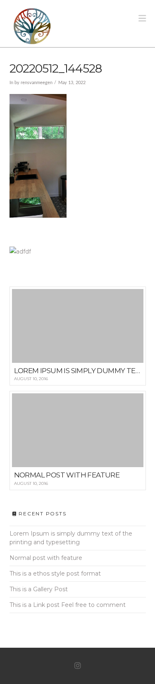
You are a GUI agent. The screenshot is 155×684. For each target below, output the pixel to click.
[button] (142, 18)
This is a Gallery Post (39, 589)
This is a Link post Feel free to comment (68, 605)
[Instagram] (77, 666)
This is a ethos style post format (55, 573)
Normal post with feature (46, 558)
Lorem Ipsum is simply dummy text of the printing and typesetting (71, 538)
